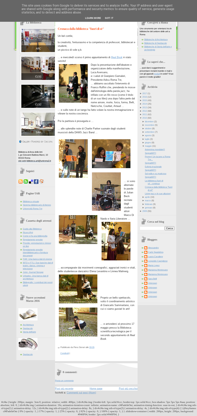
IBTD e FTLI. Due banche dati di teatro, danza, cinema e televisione (38, 266)
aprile (147, 197)
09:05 (91, 347)
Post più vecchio (128, 388)
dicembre (149, 121)
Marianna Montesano (158, 270)
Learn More (93, 18)
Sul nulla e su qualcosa (155, 173)
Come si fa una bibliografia (35, 236)
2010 (144, 118)
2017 (144, 93)
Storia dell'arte (29, 332)
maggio (148, 146)
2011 (144, 114)
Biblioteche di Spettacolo (155, 43)
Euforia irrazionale (153, 166)
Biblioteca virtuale (31, 201)
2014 (144, 104)
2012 (144, 111)
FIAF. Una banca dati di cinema (37, 259)
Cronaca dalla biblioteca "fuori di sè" (81, 29)
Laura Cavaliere (155, 256)
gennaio (148, 207)
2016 (144, 97)
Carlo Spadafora (155, 252)
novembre (149, 125)
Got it (109, 18)
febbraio (148, 204)
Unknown (152, 283)
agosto (148, 135)
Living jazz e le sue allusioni (157, 193)
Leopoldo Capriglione (158, 261)
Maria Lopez (154, 265)
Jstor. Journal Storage (33, 272)
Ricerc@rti (28, 232)
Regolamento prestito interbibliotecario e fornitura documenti (35, 252)
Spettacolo (28, 328)
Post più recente (64, 388)
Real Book (117, 57)
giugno (148, 142)
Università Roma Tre (32, 208)
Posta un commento (64, 380)
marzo (148, 200)
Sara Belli (152, 279)
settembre (149, 132)
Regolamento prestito (33, 239)
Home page (96, 388)
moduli (157, 74)
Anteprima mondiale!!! (155, 149)
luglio (147, 139)
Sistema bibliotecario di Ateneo (37, 205)
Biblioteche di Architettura (156, 39)
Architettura (28, 325)
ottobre (148, 128)
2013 (144, 107)
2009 (144, 211)
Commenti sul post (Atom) (81, 392)
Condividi (64, 353)
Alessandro (153, 248)
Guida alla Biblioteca (32, 229)
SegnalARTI (150, 153)
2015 (144, 100)
